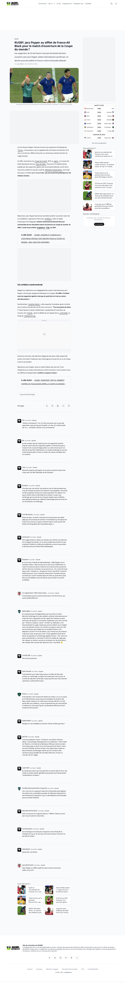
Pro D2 (59, 3)
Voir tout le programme (99, 143)
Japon (56, 161)
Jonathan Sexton (34, 304)
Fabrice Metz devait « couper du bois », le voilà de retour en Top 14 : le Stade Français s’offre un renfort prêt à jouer (63, 890)
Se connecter (99, 224)
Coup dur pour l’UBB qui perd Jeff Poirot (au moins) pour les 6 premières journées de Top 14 (63, 911)
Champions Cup (78, 3)
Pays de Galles (41, 164)
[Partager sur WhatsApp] (58, 406)
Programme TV (67, 3)
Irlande (29, 313)
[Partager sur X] (47, 406)
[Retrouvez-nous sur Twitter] (49, 958)
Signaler (34, 420)
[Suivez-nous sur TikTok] (71, 958)
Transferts (88, 3)
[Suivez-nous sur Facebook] (55, 958)
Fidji (47, 228)
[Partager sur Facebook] (52, 406)
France (20, 150)
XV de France (42, 3)
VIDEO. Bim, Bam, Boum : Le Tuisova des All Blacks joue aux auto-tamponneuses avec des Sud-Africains (36, 911)
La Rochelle (63, 313)
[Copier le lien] (69, 406)
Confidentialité (93, 969)
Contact (29, 969)
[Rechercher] (111, 3)
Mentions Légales (52, 969)
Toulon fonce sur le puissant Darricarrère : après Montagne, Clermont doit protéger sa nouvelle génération (36, 900)
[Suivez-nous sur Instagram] (60, 958)
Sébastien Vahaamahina (53, 170)
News (16, 39)
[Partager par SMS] (63, 406)
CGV (82, 969)
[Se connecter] (116, 3)
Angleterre (41, 228)
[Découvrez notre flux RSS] (77, 958)
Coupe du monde (41, 161)
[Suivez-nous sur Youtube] (66, 958)
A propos (39, 969)
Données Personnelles (70, 969)
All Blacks (48, 219)
